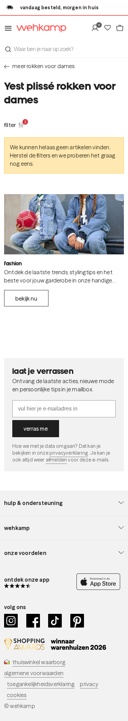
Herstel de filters (30, 155)
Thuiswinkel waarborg (38, 662)
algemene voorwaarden (33, 673)
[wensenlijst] (109, 28)
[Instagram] (11, 621)
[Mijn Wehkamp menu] (97, 28)
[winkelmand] (120, 28)
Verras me (36, 428)
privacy (89, 684)
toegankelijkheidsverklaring (40, 684)
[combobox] (64, 49)
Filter (14, 124)
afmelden (56, 460)
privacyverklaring (68, 453)
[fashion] (64, 224)
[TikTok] (55, 621)
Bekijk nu (26, 298)
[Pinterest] (77, 621)
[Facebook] (33, 621)
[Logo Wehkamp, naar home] (39, 28)
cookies (16, 695)
